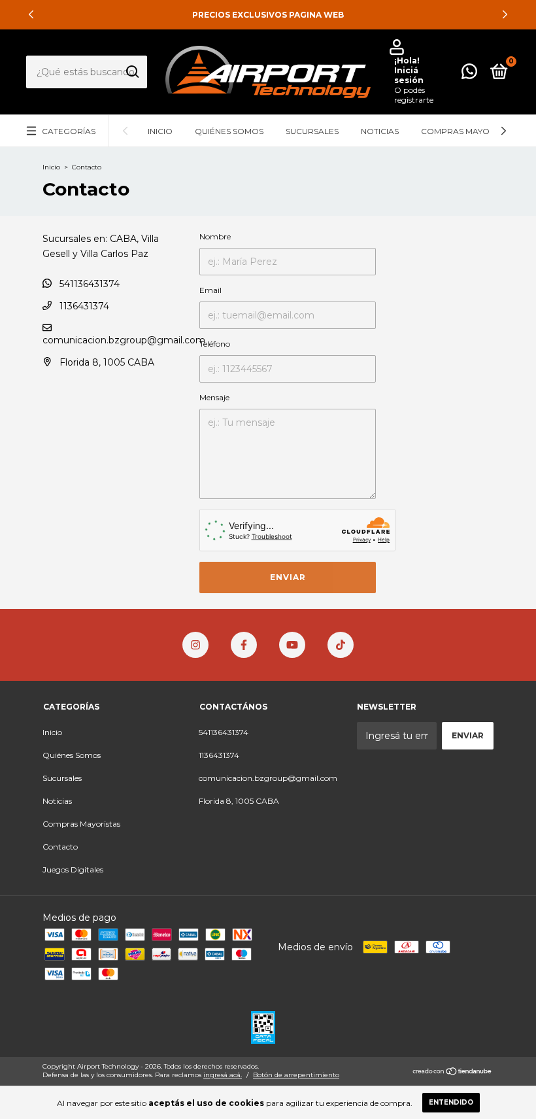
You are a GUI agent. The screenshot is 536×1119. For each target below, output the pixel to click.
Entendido (451, 1102)
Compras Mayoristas (469, 131)
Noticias (380, 131)
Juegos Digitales (72, 869)
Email (210, 290)
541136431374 (88, 284)
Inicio (160, 131)
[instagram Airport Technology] (195, 645)
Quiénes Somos (229, 131)
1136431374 (83, 306)
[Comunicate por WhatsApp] (469, 74)
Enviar (288, 577)
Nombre (215, 236)
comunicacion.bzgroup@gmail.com (123, 340)
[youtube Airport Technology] (292, 645)
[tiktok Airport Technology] (340, 645)
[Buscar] (131, 72)
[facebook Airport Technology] (244, 645)
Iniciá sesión (409, 75)
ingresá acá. (222, 1075)
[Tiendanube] (453, 1072)
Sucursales (312, 131)
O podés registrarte (413, 95)
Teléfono (214, 344)
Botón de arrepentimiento (296, 1075)
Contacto (60, 847)
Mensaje (214, 397)
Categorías (68, 131)
